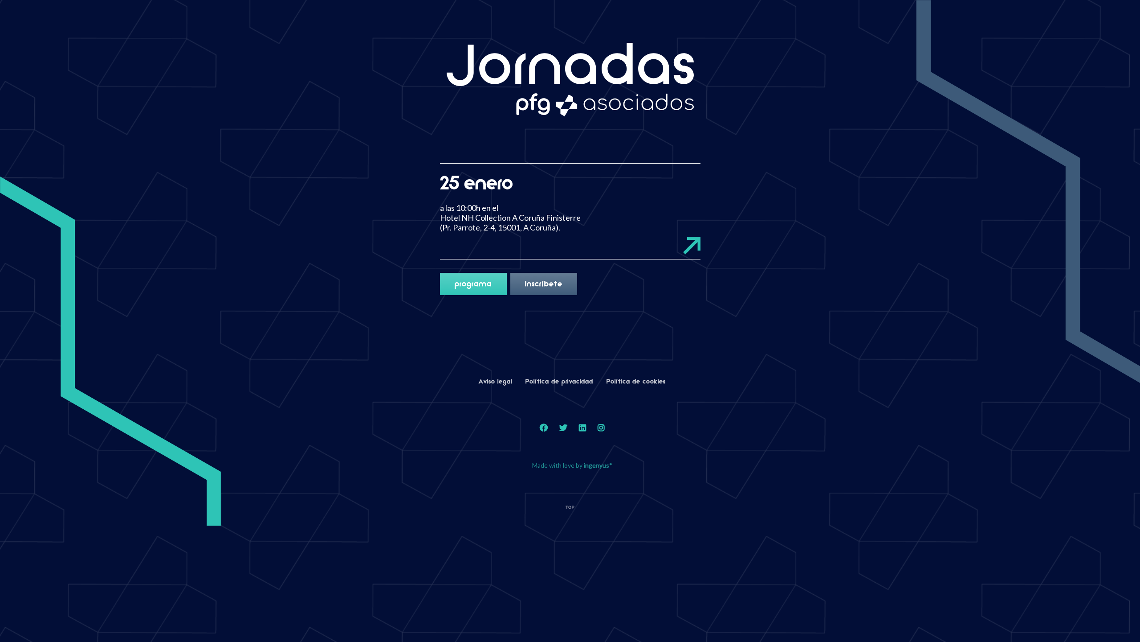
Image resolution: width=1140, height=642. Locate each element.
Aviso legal (495, 382)
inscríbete (543, 284)
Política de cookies (636, 382)
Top (570, 507)
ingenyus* (598, 465)
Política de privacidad (559, 382)
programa (473, 284)
